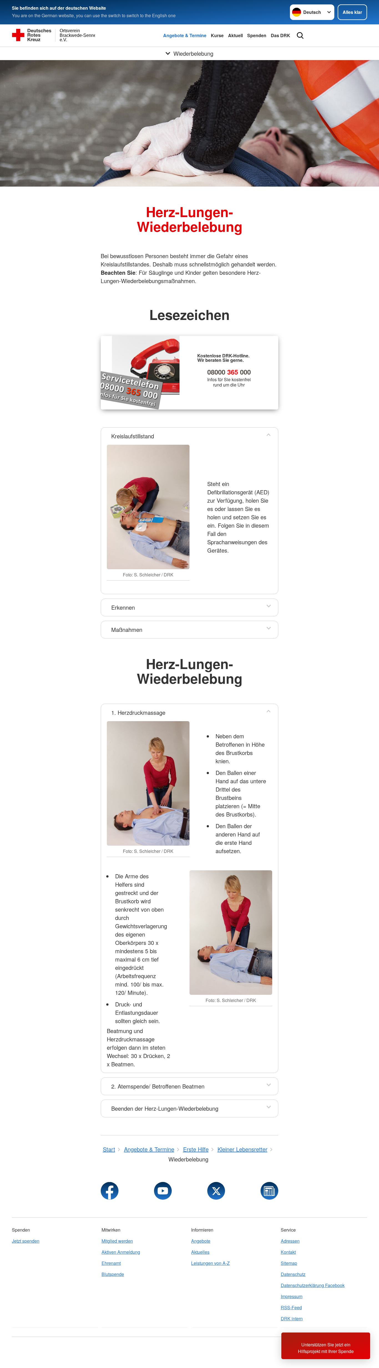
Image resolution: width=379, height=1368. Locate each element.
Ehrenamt (111, 1263)
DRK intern (292, 1318)
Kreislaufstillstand (132, 436)
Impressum (291, 1296)
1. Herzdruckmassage (138, 712)
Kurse (217, 35)
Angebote (200, 1241)
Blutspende (113, 1274)
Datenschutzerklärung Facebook (313, 1285)
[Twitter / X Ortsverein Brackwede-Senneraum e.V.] (216, 1191)
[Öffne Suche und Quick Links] (300, 35)
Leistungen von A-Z (210, 1263)
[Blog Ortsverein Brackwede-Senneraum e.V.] (269, 1191)
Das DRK (280, 35)
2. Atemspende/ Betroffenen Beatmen (157, 1086)
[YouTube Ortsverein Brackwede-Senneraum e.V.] (163, 1191)
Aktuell (235, 35)
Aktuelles (200, 1252)
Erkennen (123, 607)
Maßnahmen (126, 629)
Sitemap (289, 1263)
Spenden (256, 35)
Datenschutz (293, 1274)
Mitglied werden (117, 1241)
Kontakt (288, 1252)
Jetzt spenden (25, 1241)
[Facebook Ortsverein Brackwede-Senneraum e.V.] (109, 1191)
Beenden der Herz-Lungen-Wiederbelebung (164, 1108)
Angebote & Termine (184, 35)
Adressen (290, 1241)
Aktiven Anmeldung (121, 1252)
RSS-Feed (291, 1307)
